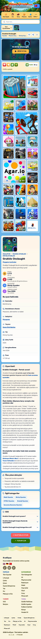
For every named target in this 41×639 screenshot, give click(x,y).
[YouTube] (14, 568)
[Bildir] (37, 34)
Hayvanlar (24, 588)
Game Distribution (9, 327)
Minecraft (24, 596)
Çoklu (5, 580)
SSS (4, 602)
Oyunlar (4, 35)
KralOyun (6, 254)
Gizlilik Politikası (26, 602)
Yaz (4, 588)
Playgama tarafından (9, 262)
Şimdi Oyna (21, 51)
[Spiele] (7, 564)
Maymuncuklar (26, 580)
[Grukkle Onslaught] (17, 28)
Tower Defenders (9, 461)
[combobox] (22, 22)
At (22, 577)
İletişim (5, 604)
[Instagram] (9, 568)
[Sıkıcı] (4, 64)
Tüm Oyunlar (7, 575)
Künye (23, 610)
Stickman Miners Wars (10, 458)
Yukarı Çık (21, 541)
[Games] (4, 564)
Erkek (5, 583)
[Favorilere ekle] (29, 34)
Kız (4, 591)
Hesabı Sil (24, 612)
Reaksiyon (24, 583)
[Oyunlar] (37, 6)
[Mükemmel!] (16, 64)
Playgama (6, 319)
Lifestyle (6, 578)
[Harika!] (12, 64)
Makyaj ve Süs (8, 594)
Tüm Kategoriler (26, 575)
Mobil (23, 585)
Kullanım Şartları (26, 607)
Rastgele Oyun (21, 535)
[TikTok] (5, 568)
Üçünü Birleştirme (9, 586)
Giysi (23, 590)
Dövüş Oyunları (23, 35)
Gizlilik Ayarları (26, 604)
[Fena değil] (8, 64)
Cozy (23, 593)
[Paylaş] (33, 34)
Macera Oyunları (13, 35)
